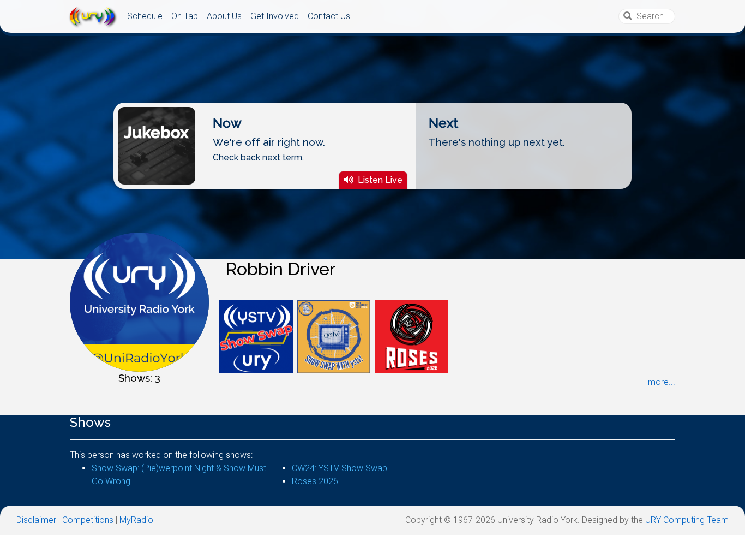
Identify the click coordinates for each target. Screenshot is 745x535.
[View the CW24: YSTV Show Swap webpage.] (334, 336)
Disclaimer (36, 520)
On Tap (184, 16)
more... (661, 382)
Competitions (87, 520)
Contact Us (329, 16)
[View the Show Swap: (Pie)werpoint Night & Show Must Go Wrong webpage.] (256, 336)
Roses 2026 (315, 481)
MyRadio (136, 520)
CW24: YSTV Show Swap (339, 468)
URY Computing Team (687, 520)
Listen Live (380, 180)
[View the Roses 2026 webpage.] (411, 336)
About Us (224, 16)
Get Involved (274, 16)
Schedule (145, 16)
